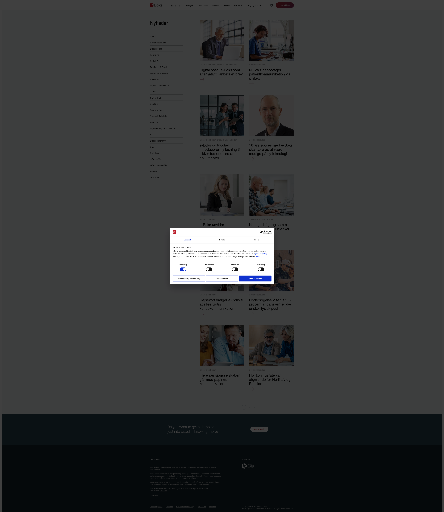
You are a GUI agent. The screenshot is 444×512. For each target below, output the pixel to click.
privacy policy (261, 254)
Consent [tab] (187, 240)
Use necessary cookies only (189, 279)
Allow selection (222, 279)
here (258, 257)
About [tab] (256, 240)
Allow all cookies (255, 279)
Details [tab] (222, 240)
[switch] (209, 269)
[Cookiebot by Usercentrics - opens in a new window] (261, 232)
